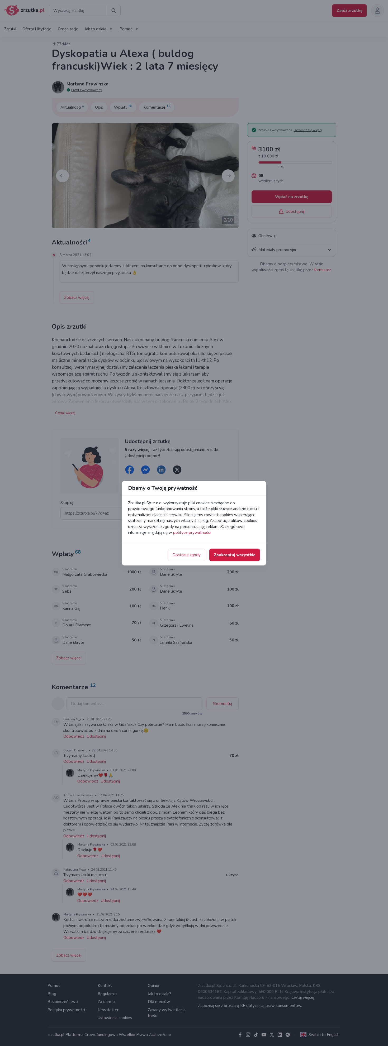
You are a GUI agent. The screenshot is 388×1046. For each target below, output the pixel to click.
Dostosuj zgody (186, 555)
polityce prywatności (192, 532)
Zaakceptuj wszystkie (234, 555)
